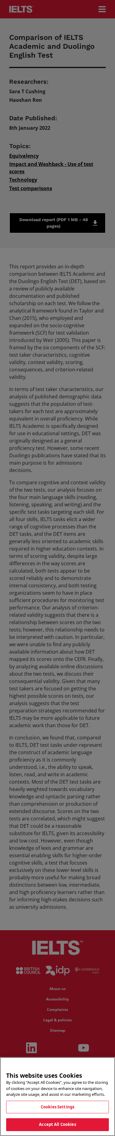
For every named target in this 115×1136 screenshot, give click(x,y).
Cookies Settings (57, 1107)
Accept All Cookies (57, 1124)
